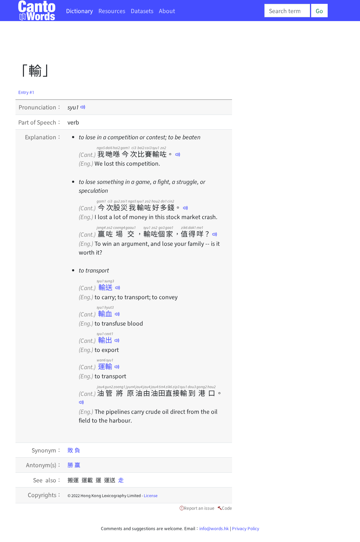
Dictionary (79, 10)
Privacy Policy (245, 528)
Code (227, 508)
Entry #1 (26, 92)
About (167, 10)
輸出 (105, 340)
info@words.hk (214, 528)
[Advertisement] (143, 44)
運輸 (105, 366)
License (151, 495)
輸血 (105, 313)
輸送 (105, 287)
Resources (111, 10)
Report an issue (199, 508)
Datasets (142, 10)
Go (319, 10)
